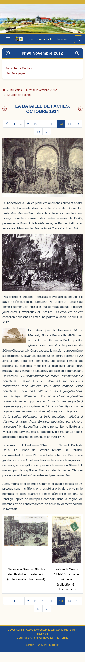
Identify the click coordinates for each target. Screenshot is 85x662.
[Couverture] (4, 108)
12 (52, 123)
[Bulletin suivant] (77, 53)
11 (44, 123)
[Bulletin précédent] (8, 53)
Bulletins (16, 90)
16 (38, 131)
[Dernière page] (80, 108)
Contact (30, 644)
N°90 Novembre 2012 (42, 53)
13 (61, 123)
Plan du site (42, 644)
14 (69, 123)
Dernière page (15, 73)
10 (35, 123)
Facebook (54, 644)
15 (78, 123)
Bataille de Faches (19, 68)
